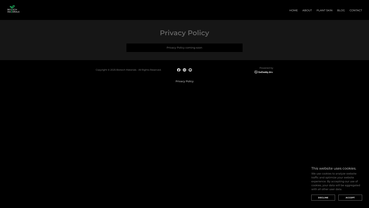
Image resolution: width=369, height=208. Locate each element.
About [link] (307, 10)
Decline (323, 197)
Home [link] (293, 10)
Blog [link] (341, 10)
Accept (350, 197)
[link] (13, 9)
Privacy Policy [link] (185, 81)
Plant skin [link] (325, 10)
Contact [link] (356, 10)
